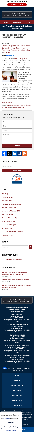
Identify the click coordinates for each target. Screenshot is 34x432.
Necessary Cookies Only (11, 427)
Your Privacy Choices (14, 368)
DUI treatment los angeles (12, 105)
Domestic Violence (9, 218)
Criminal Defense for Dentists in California (15, 279)
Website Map (17, 400)
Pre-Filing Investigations (11, 204)
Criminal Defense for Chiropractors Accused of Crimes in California (16, 286)
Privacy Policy (17, 385)
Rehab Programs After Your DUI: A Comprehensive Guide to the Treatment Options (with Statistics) (16, 48)
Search (30, 247)
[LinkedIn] (14, 153)
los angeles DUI (6, 107)
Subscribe (17, 170)
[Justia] (19, 153)
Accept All (11, 422)
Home (5, 22)
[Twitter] (9, 153)
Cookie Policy (27, 368)
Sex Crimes (7, 228)
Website (17, 380)
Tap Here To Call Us (17, 4)
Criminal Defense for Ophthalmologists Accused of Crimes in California (14, 273)
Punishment (7, 197)
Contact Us (17, 22)
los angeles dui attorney (18, 107)
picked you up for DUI (21, 59)
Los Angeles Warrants (11, 211)
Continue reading (7, 102)
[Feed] (24, 153)
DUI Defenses (13, 104)
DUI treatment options (25, 105)
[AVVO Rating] (17, 179)
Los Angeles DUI (9, 225)
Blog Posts (17, 405)
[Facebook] (4, 153)
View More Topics (7, 235)
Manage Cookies (17, 370)
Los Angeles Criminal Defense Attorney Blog (17, 14)
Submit (17, 146)
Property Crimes (9, 207)
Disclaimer (17, 390)
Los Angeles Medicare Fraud (12, 231)
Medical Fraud (8, 214)
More (28, 22)
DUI (8, 104)
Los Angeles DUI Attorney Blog (12, 259)
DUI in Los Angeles (24, 104)
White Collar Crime (9, 221)
